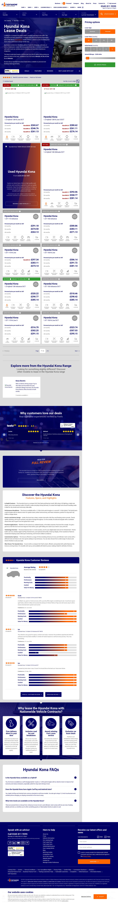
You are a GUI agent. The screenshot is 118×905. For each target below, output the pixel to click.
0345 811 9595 (108, 6)
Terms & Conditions (29, 869)
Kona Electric (18, 39)
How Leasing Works (48, 848)
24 (96, 40)
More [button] (79, 7)
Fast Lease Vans (47, 844)
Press (44, 836)
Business (57, 3)
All (88, 40)
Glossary (91, 869)
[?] (18, 85)
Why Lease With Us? (66, 71)
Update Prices (101, 65)
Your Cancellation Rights (45, 869)
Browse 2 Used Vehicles (21, 203)
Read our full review (35, 77)
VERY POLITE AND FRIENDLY (50, 434)
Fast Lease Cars (47, 842)
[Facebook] (9, 843)
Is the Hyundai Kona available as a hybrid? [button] (21, 778)
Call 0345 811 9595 (17, 834)
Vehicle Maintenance (49, 846)
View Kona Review (52, 694)
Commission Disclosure (80, 869)
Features (38, 71)
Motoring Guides (47, 852)
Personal (68, 3)
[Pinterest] (27, 843)
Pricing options (92, 22)
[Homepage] (10, 4)
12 (112, 49)
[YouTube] (18, 843)
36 (104, 40)
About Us (45, 834)
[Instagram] (23, 843)
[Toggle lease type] (63, 3)
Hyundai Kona (11, 117)
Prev (4, 435)
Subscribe (93, 861)
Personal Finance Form (14, 871)
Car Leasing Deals (48, 840)
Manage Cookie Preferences (51, 862)
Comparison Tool (48, 854)
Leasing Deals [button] (45, 7)
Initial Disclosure (83, 871)
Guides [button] (72, 7)
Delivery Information (48, 838)
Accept (101, 896)
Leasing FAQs (12, 869)
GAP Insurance (12, 873)
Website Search (47, 858)
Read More (40, 480)
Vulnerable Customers (61, 871)
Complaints (73, 871)
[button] (10, 14)
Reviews (50, 71)
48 (111, 40)
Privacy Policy (87, 856)
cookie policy (64, 901)
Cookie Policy (67, 869)
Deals (27, 71)
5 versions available (21, 395)
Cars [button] (23, 7)
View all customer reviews (31, 694)
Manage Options (86, 896)
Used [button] (36, 7)
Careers (20, 869)
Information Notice (95, 871)
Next (76, 351)
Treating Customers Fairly (46, 871)
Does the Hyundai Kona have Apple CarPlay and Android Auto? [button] (29, 789)
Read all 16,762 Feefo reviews (41, 442)
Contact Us (46, 860)
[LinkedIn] (14, 843)
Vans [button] (29, 7)
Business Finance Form (29, 871)
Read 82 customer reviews (20, 77)
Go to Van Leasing (48, 856)
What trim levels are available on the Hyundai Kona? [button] (25, 801)
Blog (44, 850)
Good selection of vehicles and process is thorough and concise (22, 434)
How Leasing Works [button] (60, 7)
